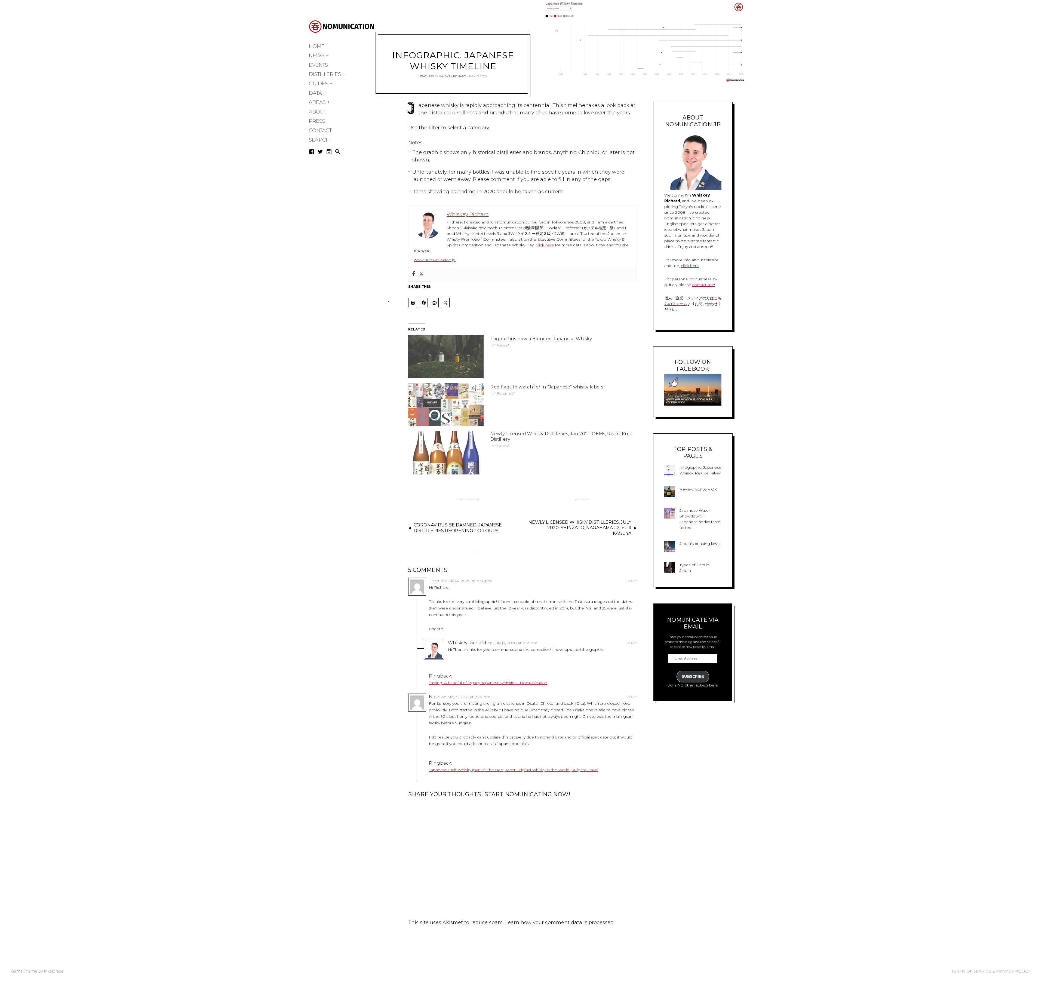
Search (319, 140)
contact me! (703, 284)
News (316, 56)
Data (315, 93)
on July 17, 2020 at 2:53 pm (512, 642)
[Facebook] (413, 274)
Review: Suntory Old (699, 489)
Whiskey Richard (452, 76)
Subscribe (693, 676)
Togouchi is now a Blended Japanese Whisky (541, 338)
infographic (469, 499)
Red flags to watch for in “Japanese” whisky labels (546, 387)
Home (317, 46)
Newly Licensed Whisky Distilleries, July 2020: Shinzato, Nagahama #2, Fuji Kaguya (579, 528)
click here (690, 265)
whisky (583, 499)
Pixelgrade (54, 971)
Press (317, 121)
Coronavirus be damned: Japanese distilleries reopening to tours (458, 527)
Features (427, 76)
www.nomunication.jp (435, 259)
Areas (317, 102)
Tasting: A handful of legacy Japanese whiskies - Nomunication (488, 682)
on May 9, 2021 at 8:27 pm (465, 696)
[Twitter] (421, 274)
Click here (545, 245)
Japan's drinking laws (699, 543)
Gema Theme (24, 971)
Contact (320, 130)
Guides (318, 84)
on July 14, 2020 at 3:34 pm (466, 580)
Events (318, 65)
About (317, 112)
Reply (631, 581)
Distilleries (325, 74)
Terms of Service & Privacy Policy (991, 971)
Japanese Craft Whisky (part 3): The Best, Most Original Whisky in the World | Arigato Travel (513, 769)
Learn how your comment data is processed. (559, 922)
